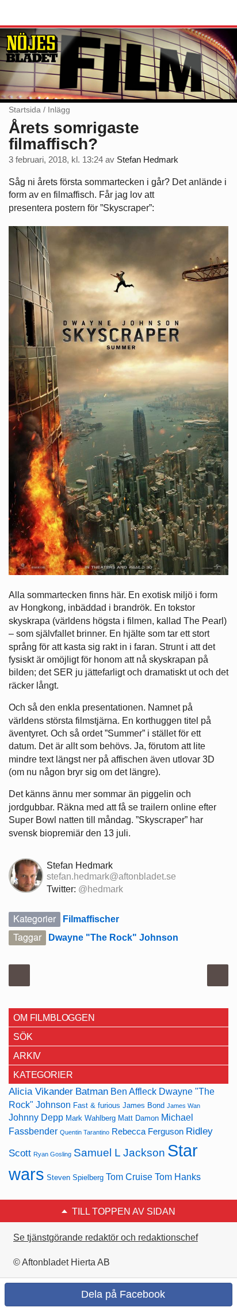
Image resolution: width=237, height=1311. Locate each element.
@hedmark (100, 889)
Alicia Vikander (41, 1091)
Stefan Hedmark (147, 159)
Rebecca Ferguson (148, 1131)
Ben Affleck (133, 1091)
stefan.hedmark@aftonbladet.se (111, 876)
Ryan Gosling (52, 1154)
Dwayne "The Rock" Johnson (113, 937)
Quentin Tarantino (84, 1132)
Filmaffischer (91, 919)
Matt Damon (138, 1118)
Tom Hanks (178, 1177)
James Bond (144, 1105)
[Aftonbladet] (52, 13)
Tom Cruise (129, 1177)
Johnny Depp (36, 1117)
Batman (91, 1091)
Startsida (25, 109)
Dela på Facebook (121, 1294)
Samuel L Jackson (119, 1153)
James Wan (183, 1105)
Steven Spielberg (75, 1177)
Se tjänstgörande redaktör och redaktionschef (105, 1237)
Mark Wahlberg (91, 1118)
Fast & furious (96, 1105)
